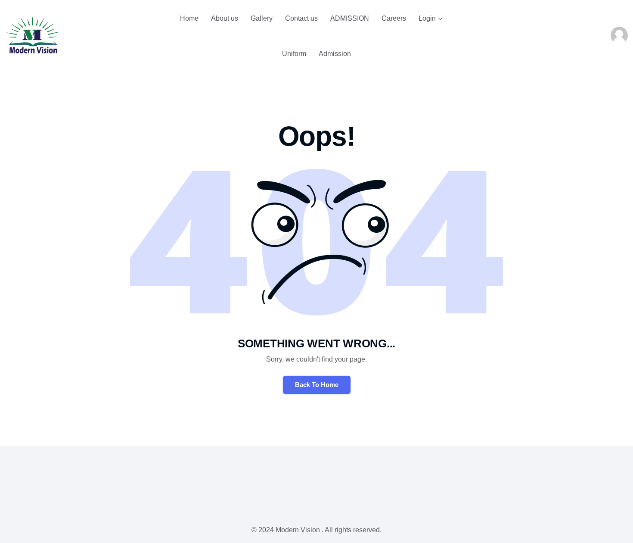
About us (224, 18)
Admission (335, 53)
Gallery (262, 18)
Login (427, 18)
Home (189, 18)
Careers (394, 18)
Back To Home (316, 384)
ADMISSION (349, 18)
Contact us (301, 18)
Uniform (294, 53)
